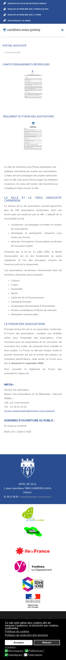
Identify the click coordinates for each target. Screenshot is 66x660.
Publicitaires (34, 655)
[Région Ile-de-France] (33, 550)
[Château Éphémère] (33, 531)
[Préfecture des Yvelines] (33, 601)
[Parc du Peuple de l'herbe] (33, 514)
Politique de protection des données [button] (26, 635)
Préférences (35, 651)
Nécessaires (15, 651)
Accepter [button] (19, 642)
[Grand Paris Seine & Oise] (33, 584)
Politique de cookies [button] (17, 631)
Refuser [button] (46, 642)
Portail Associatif (12, 52)
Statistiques (15, 655)
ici (27, 373)
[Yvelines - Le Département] (33, 566)
